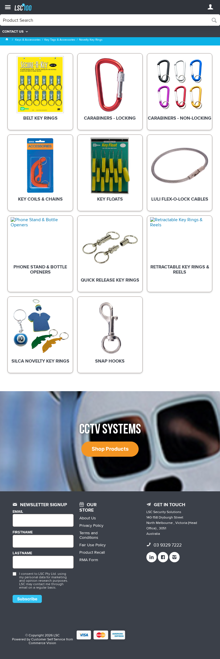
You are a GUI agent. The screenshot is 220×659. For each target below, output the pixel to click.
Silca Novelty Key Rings (40, 361)
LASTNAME (22, 553)
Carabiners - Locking (110, 118)
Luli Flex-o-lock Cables (179, 199)
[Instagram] (174, 557)
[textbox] (104, 20)
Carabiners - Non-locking (179, 118)
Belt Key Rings (40, 118)
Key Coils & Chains (40, 199)
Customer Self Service (48, 639)
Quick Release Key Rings (110, 280)
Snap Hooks (110, 361)
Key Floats (110, 199)
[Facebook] (163, 557)
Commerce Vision (42, 642)
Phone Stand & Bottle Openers (40, 269)
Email (18, 512)
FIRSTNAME (23, 532)
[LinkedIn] (151, 557)
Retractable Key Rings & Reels (179, 269)
